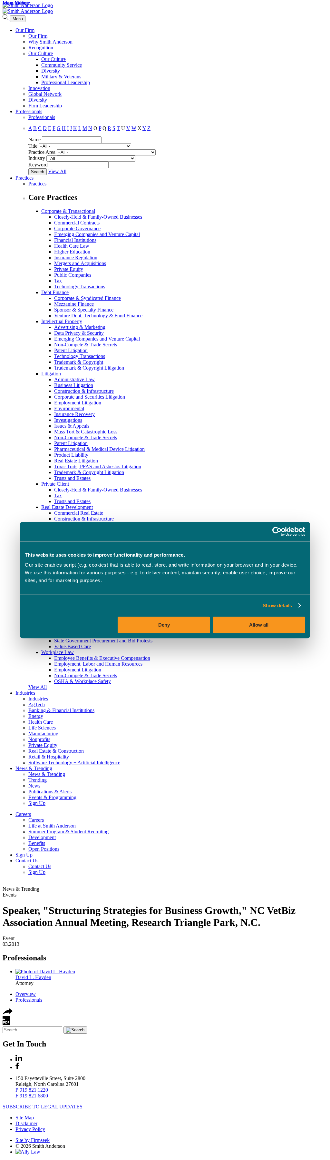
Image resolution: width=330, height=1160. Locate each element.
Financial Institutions (75, 240)
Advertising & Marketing (79, 327)
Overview (25, 994)
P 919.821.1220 (31, 1090)
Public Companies (72, 275)
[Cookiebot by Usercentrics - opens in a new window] (277, 531)
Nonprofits (39, 739)
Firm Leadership (45, 105)
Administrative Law (74, 379)
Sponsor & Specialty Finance (83, 309)
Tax (58, 280)
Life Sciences (42, 727)
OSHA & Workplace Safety (82, 681)
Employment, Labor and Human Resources (98, 664)
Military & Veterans (61, 76)
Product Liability (71, 455)
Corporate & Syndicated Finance (87, 298)
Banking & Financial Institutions (61, 710)
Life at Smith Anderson (52, 825)
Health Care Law (71, 246)
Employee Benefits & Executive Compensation (102, 658)
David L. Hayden (33, 977)
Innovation (39, 88)
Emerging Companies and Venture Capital (97, 234)
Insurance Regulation (75, 257)
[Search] (6, 18)
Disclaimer (26, 1123)
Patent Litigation (71, 350)
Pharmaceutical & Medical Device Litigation (99, 449)
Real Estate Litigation (76, 460)
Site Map (24, 1117)
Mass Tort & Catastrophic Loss (85, 431)
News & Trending (33, 768)
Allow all (258, 625)
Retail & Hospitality (48, 756)
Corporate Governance (77, 228)
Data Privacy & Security (79, 333)
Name (34, 139)
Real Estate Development (67, 507)
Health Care (40, 722)
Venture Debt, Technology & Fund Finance (98, 315)
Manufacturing (43, 733)
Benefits (36, 843)
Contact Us (26, 860)
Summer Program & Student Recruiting (68, 831)
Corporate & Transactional (68, 211)
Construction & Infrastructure (84, 391)
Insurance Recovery (74, 414)
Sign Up (36, 803)
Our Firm (24, 30)
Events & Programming (52, 797)
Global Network (45, 94)
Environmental (69, 408)
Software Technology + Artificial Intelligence (74, 762)
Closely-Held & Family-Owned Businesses (98, 217)
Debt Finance (55, 292)
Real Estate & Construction (56, 751)
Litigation (51, 373)
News (34, 785)
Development (42, 837)
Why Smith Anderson (50, 42)
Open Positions (43, 849)
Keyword (38, 164)
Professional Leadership (65, 82)
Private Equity (68, 269)
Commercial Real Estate (78, 513)
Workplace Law (57, 652)
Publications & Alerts (50, 791)
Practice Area (41, 152)
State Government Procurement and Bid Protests (103, 640)
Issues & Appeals (71, 426)
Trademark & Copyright (78, 362)
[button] (8, 1013)
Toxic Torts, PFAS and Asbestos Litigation (97, 466)
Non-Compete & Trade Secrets (85, 344)
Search (37, 171)
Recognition (40, 47)
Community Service (61, 65)
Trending (37, 780)
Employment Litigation (77, 402)
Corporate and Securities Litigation (89, 397)
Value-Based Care (72, 646)
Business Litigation (73, 385)
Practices (24, 178)
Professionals (28, 111)
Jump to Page (16, 2)
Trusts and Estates (72, 478)
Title (32, 146)
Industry (36, 158)
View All (57, 171)
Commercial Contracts (77, 222)
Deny (164, 625)
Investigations (68, 420)
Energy (35, 716)
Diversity (50, 71)
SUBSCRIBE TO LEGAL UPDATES (42, 1106)
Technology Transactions (79, 286)
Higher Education (72, 251)
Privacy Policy (30, 1129)
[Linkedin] (18, 1059)
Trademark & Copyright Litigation (89, 368)
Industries (25, 693)
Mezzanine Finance (74, 304)
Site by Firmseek (32, 1140)
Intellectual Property (61, 321)
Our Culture (40, 53)
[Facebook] (17, 1067)
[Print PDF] (6, 1023)
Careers (23, 814)
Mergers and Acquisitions (80, 263)
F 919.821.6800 (31, 1095)
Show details (277, 605)
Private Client (55, 484)
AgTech (36, 704)
